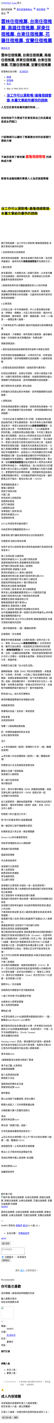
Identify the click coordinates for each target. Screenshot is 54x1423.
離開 (16, 1417)
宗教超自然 (23, 1233)
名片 (9, 84)
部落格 (10, 80)
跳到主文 (5, 48)
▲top (3, 1238)
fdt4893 (4, 1206)
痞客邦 (19, 1225)
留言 (25, 1225)
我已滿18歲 (6, 1417)
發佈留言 (5, 1260)
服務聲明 (30, 1385)
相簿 (9, 77)
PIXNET (13, 1382)
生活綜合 (23, 71)
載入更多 (5, 1243)
